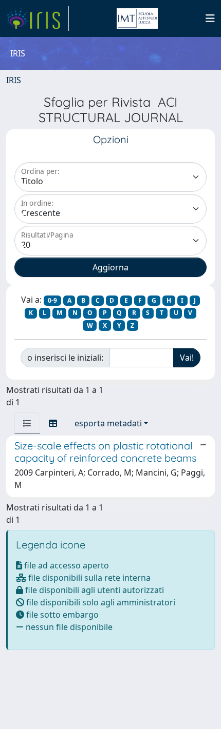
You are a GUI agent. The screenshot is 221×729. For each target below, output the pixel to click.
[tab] (27, 423)
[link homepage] (37, 18)
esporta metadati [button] (108, 423)
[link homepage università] (137, 18)
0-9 (52, 300)
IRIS (13, 80)
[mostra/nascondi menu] (210, 18)
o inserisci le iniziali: (65, 357)
